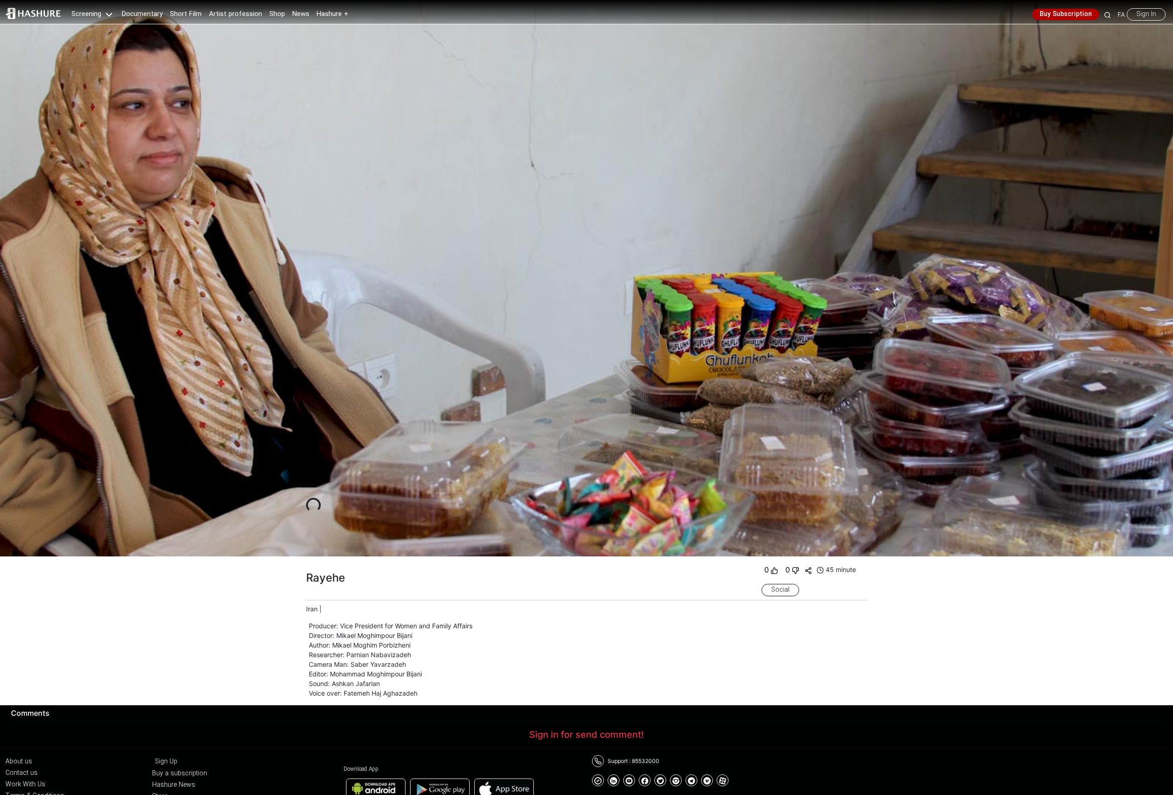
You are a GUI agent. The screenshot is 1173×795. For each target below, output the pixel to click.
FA (1121, 14)
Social (780, 590)
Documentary (142, 14)
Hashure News (173, 785)
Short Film (186, 14)
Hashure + (332, 14)
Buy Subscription (1066, 14)
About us (18, 762)
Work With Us (25, 784)
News (300, 14)
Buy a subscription (179, 773)
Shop (277, 14)
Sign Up (166, 762)
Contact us (21, 773)
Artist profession (235, 14)
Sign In (1146, 14)
